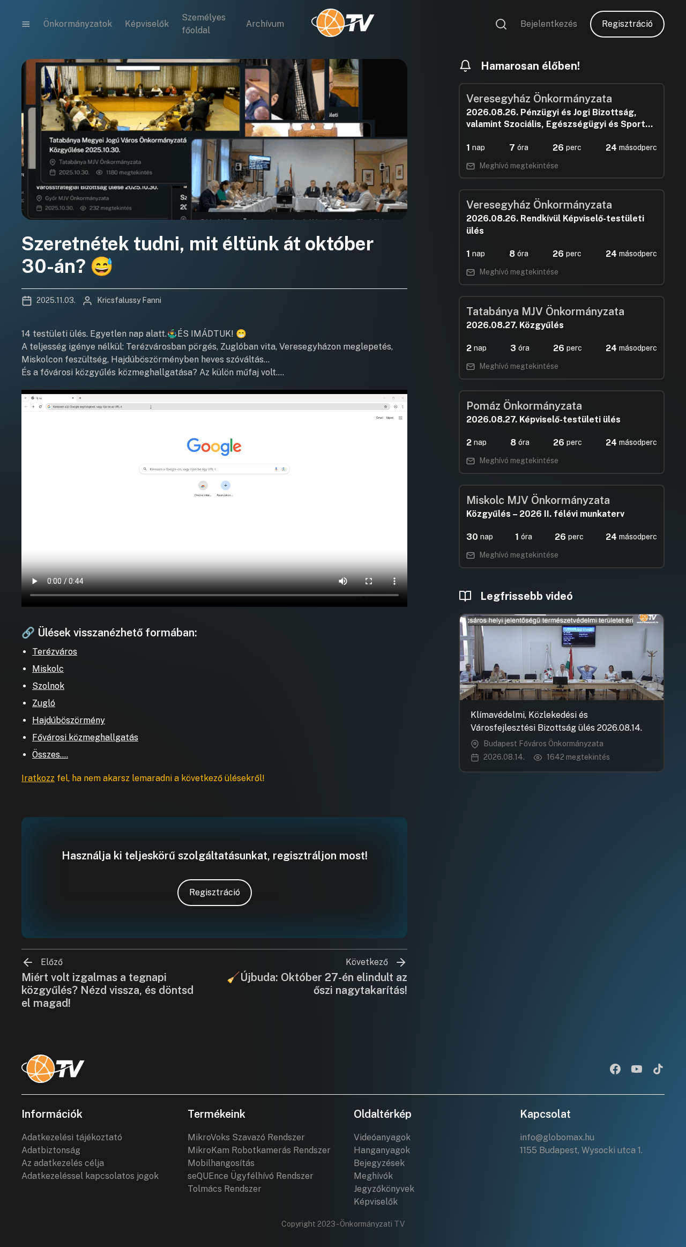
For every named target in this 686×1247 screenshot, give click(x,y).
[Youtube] (636, 1070)
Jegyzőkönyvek (384, 1189)
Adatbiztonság (50, 1150)
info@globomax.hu (557, 1137)
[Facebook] (615, 1070)
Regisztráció (627, 24)
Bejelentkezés (548, 24)
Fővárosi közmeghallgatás (85, 737)
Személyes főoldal (204, 23)
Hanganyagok (382, 1150)
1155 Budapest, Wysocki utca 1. (581, 1150)
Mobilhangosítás (221, 1163)
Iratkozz (38, 778)
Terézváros (54, 652)
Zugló (43, 703)
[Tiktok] (658, 1070)
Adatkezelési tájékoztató (71, 1137)
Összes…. (50, 754)
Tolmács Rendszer (225, 1189)
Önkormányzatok (77, 24)
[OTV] (343, 24)
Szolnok (48, 686)
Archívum (265, 24)
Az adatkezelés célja (62, 1163)
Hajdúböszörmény (68, 720)
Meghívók (373, 1176)
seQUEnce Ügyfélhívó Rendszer (251, 1176)
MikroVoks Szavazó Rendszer (246, 1137)
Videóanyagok (382, 1137)
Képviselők (147, 24)
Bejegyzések (379, 1163)
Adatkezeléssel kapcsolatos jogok (90, 1176)
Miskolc (48, 669)
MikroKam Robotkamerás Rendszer (259, 1150)
